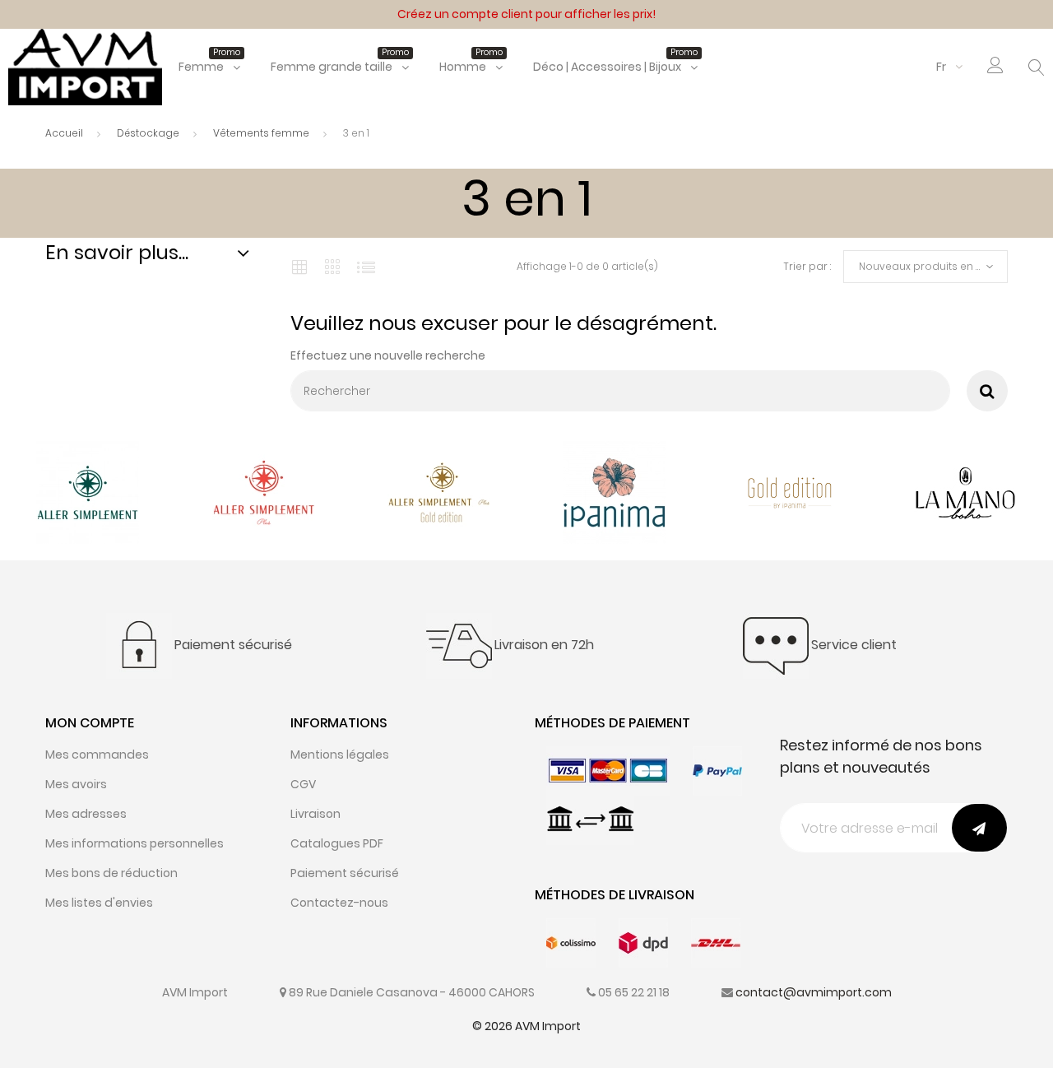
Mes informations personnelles (134, 843)
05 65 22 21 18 (634, 992)
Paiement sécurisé (344, 873)
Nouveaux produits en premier (933, 266)
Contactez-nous (339, 902)
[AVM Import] (85, 66)
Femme (209, 66)
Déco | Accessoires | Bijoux (615, 66)
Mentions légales (339, 754)
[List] (366, 266)
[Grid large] (333, 266)
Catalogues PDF (336, 843)
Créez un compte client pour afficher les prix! (526, 14)
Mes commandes (97, 754)
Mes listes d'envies (99, 902)
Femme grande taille (340, 66)
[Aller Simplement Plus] (263, 491)
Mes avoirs (76, 784)
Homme (471, 66)
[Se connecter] (995, 68)
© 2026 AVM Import (526, 1026)
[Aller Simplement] (87, 491)
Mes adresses (86, 814)
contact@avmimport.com (813, 992)
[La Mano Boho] (965, 491)
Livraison (315, 814)
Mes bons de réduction (111, 873)
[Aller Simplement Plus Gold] (438, 491)
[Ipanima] (614, 491)
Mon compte (89, 722)
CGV (303, 784)
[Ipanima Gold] (790, 491)
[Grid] (299, 266)
